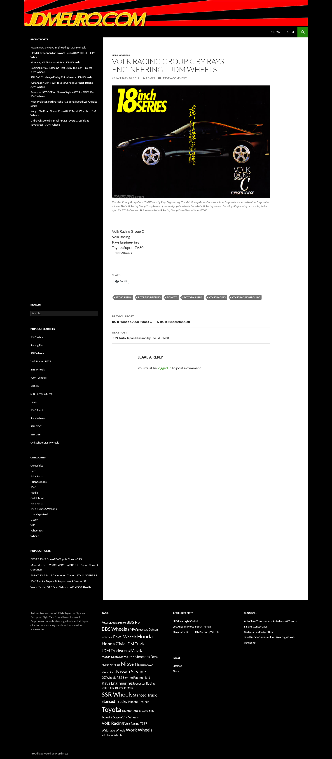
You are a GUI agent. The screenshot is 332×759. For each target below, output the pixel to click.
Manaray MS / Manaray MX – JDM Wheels (55, 62)
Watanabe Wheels (113, 730)
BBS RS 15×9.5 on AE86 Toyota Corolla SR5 (56, 559)
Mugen (105, 664)
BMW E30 (142, 629)
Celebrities (36, 465)
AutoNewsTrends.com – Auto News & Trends (270, 621)
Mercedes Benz (146, 656)
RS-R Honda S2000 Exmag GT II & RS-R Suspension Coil (151, 319)
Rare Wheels (37, 418)
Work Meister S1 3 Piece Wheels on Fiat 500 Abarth (60, 587)
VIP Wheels (130, 717)
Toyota (172, 297)
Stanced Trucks (114, 701)
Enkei (33, 402)
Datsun (153, 629)
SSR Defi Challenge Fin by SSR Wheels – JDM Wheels (61, 77)
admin (150, 78)
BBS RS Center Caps (255, 626)
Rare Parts (36, 503)
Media (34, 492)
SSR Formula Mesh (41, 394)
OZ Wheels (109, 677)
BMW (132, 629)
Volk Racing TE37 (40, 361)
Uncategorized (39, 514)
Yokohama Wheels (112, 735)
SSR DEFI (36, 434)
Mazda (136, 650)
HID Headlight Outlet (185, 621)
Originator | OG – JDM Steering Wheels (196, 632)
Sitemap (276, 31)
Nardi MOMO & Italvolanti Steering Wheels (269, 637)
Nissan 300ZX (145, 664)
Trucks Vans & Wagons (43, 509)
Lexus (126, 651)
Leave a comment (174, 78)
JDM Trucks (112, 651)
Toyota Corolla (131, 711)
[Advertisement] (64, 205)
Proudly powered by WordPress (49, 753)
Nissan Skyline (131, 671)
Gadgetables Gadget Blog (259, 632)
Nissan (129, 663)
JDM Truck (36, 410)
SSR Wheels (37, 353)
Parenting (249, 642)
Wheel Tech (37, 530)
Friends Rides (38, 481)
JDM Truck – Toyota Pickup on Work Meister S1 (58, 581)
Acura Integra (118, 622)
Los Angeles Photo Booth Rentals (192, 626)
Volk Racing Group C (246, 297)
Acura (106, 622)
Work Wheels (38, 377)
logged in (164, 368)
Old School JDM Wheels (44, 442)
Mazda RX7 (126, 657)
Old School (37, 498)
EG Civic (107, 637)
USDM (34, 519)
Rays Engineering (149, 297)
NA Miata (115, 664)
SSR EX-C (36, 426)
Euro (33, 471)
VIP (32, 525)
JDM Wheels (37, 337)
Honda (145, 636)
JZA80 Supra (124, 297)
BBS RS (34, 385)
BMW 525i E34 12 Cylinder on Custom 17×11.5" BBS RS (63, 575)
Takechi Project (138, 702)
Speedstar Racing (143, 683)
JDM (115, 55)
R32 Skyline (125, 677)
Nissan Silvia (109, 672)
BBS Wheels (37, 369)
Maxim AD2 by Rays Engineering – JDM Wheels (58, 47)
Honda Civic (113, 643)
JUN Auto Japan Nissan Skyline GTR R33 (140, 335)
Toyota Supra (193, 297)
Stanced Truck (145, 695)
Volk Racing (217, 297)
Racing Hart (37, 345)
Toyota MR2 (147, 710)
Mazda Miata (110, 657)
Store (291, 31)
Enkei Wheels (125, 636)
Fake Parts (36, 476)
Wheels (124, 55)
